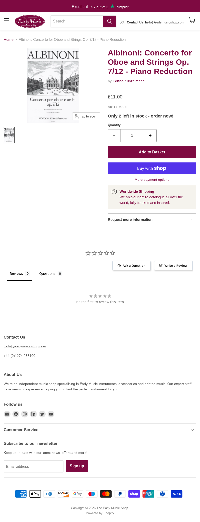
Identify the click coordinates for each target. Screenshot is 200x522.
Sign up (77, 466)
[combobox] (76, 21)
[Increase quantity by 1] (150, 135)
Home (8, 39)
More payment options (152, 179)
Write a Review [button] (176, 265)
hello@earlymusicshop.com (25, 346)
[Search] (109, 21)
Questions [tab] (47, 273)
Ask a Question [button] (134, 265)
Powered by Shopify (100, 513)
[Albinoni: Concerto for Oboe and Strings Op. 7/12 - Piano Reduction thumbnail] (8, 135)
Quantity (114, 125)
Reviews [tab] (16, 273)
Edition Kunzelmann (128, 81)
